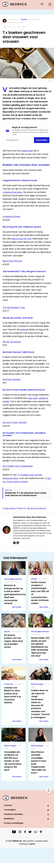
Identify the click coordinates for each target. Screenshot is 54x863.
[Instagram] (14, 542)
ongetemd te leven (12, 192)
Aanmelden (41, 140)
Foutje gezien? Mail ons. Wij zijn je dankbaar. (25, 508)
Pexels (50, 81)
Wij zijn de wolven (12, 341)
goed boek (27, 150)
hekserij (24, 329)
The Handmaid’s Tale (14, 307)
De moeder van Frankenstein (18, 466)
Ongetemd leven (11, 216)
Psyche (24, 19)
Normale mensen (12, 379)
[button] (46, 805)
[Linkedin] (17, 542)
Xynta (32, 844)
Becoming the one (21, 238)
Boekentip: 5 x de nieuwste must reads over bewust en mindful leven (25, 494)
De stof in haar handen (15, 422)
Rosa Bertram (13, 19)
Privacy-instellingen (13, 823)
